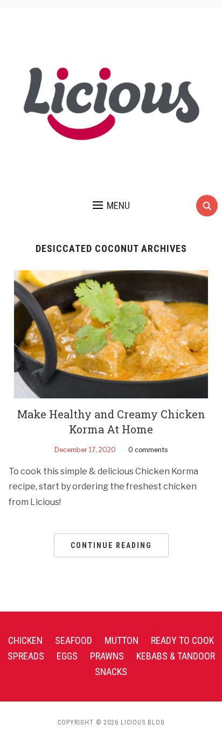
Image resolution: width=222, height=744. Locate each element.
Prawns (107, 656)
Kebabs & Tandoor (175, 656)
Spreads (26, 656)
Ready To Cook (182, 640)
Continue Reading (111, 545)
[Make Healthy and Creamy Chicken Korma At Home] (111, 333)
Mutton (121, 640)
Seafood (73, 640)
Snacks (111, 671)
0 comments (148, 450)
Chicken (25, 640)
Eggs (67, 656)
